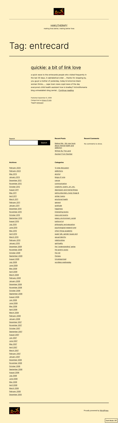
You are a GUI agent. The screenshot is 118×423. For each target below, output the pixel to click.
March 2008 (14, 313)
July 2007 (13, 338)
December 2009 (15, 247)
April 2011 (13, 196)
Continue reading (66, 90)
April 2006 (13, 385)
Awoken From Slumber (63, 154)
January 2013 (14, 177)
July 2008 (13, 300)
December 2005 (15, 395)
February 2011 (14, 202)
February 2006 (15, 391)
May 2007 (13, 344)
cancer (57, 180)
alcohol (57, 174)
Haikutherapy (59, 25)
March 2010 (13, 237)
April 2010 (13, 234)
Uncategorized (60, 259)
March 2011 (13, 199)
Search (12, 139)
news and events (61, 215)
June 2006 (13, 379)
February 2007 (15, 354)
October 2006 (14, 366)
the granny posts (61, 250)
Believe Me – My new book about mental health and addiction (65, 145)
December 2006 (15, 360)
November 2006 (15, 363)
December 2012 (15, 180)
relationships (60, 240)
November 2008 (15, 287)
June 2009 (13, 265)
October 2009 (14, 253)
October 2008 (14, 291)
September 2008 (15, 294)
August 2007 (14, 335)
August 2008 (14, 297)
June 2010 (13, 228)
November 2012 (15, 184)
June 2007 (13, 341)
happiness (59, 209)
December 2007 (15, 322)
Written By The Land (63, 151)
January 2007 (14, 357)
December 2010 (15, 209)
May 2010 (13, 231)
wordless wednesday (63, 262)
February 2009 (15, 278)
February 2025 (15, 168)
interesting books (61, 212)
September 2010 (15, 218)
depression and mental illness (66, 190)
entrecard (40, 103)
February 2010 (14, 240)
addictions (59, 171)
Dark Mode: (110, 420)
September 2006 (15, 369)
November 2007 (15, 325)
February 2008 (15, 316)
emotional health (61, 199)
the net (57, 253)
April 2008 (13, 310)
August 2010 (14, 221)
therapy (58, 256)
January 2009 (14, 281)
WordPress (104, 410)
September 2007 (15, 332)
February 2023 (15, 171)
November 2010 (15, 212)
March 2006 (14, 388)
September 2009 (15, 256)
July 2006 (13, 376)
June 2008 (13, 303)
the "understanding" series (65, 247)
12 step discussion (62, 168)
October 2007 (14, 328)
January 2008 (14, 319)
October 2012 (14, 187)
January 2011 (14, 206)
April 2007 (13, 347)
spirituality (59, 243)
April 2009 (13, 272)
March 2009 (14, 275)
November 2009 (15, 250)
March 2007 (14, 351)
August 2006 (14, 373)
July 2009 (13, 262)
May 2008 (13, 306)
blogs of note (46, 100)
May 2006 (13, 382)
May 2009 (13, 269)
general (58, 202)
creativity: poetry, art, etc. (65, 187)
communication (61, 184)
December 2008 (15, 284)
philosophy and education (65, 224)
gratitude (58, 206)
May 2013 (13, 174)
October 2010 (14, 215)
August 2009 (14, 259)
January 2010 (14, 243)
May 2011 (13, 193)
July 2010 (13, 224)
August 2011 (14, 190)
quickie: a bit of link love (56, 67)
